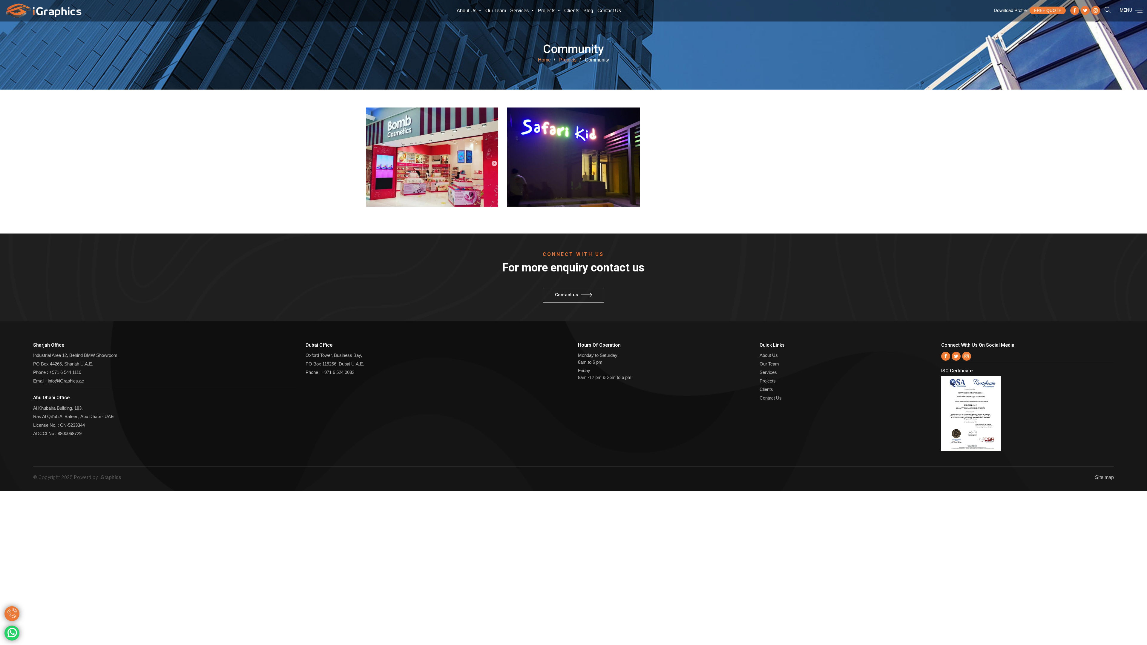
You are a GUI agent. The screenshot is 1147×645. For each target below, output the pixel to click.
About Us (467, 10)
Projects (547, 10)
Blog (588, 10)
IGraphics (110, 477)
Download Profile (1010, 10)
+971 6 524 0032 (338, 372)
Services (520, 10)
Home (544, 59)
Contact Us (771, 397)
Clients (571, 10)
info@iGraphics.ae (66, 380)
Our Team (495, 10)
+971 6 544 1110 (65, 372)
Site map (1104, 477)
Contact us (609, 10)
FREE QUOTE (1047, 10)
